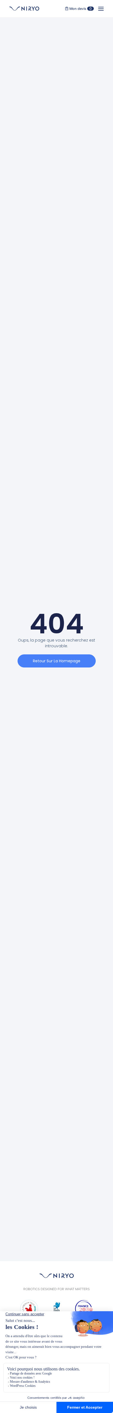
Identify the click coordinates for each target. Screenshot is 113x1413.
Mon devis (80, 9)
